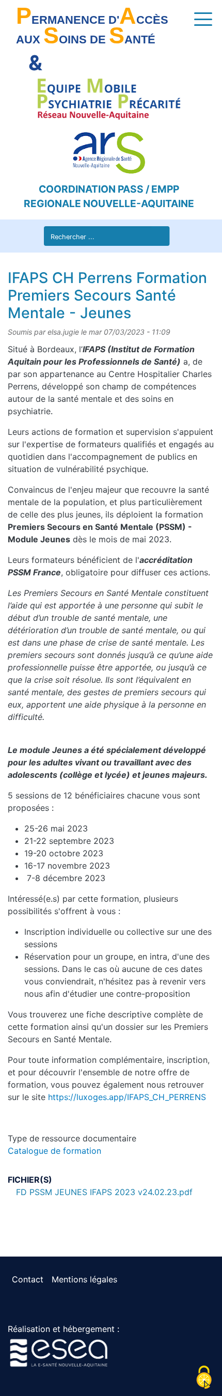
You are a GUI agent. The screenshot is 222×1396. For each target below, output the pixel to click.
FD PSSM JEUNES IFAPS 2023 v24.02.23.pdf (104, 1192)
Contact (27, 1279)
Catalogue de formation (54, 1151)
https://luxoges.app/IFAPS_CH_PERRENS (127, 1097)
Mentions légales (84, 1279)
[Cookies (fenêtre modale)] (204, 1378)
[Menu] (196, 18)
